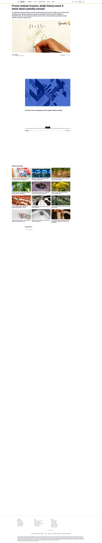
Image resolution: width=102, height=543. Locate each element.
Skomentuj (63, 55)
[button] (76, 1)
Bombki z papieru (19, 525)
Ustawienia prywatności (66, 533)
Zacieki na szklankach (37, 525)
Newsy (48, 1)
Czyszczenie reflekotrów (54, 524)
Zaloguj (80, 1)
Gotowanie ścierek (53, 522)
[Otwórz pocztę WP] (73, 2)
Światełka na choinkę (54, 525)
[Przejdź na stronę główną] (19, 2)
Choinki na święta (53, 523)
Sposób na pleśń (36, 524)
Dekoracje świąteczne (20, 524)
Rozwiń (47, 127)
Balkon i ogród (42, 1)
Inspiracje (30, 1)
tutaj (37, 540)
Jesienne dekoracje (20, 523)
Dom (35, 1)
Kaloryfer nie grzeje (37, 522)
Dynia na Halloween (20, 522)
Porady (52, 1)
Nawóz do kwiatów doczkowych (39, 523)
